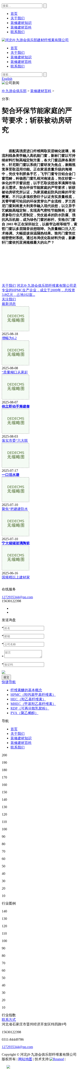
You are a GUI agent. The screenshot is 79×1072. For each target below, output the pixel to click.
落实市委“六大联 (15, 440)
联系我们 (18, 66)
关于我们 (18, 52)
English (7, 79)
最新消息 (9, 304)
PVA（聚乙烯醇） (24, 713)
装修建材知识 (21, 57)
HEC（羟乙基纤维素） (28, 699)
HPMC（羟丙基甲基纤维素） (33, 694)
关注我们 (9, 299)
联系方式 (9, 1019)
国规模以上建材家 (16, 577)
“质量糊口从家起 (15, 372)
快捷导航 (9, 682)
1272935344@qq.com (17, 597)
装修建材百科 (21, 62)
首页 (14, 48)
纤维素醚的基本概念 (26, 690)
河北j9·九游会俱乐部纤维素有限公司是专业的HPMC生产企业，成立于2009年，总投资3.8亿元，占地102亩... (39, 290)
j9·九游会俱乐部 (14, 91)
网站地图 (25, 1059)
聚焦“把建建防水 (15, 509)
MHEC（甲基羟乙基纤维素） (33, 704)
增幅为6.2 (9, 338)
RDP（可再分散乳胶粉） (30, 708)
